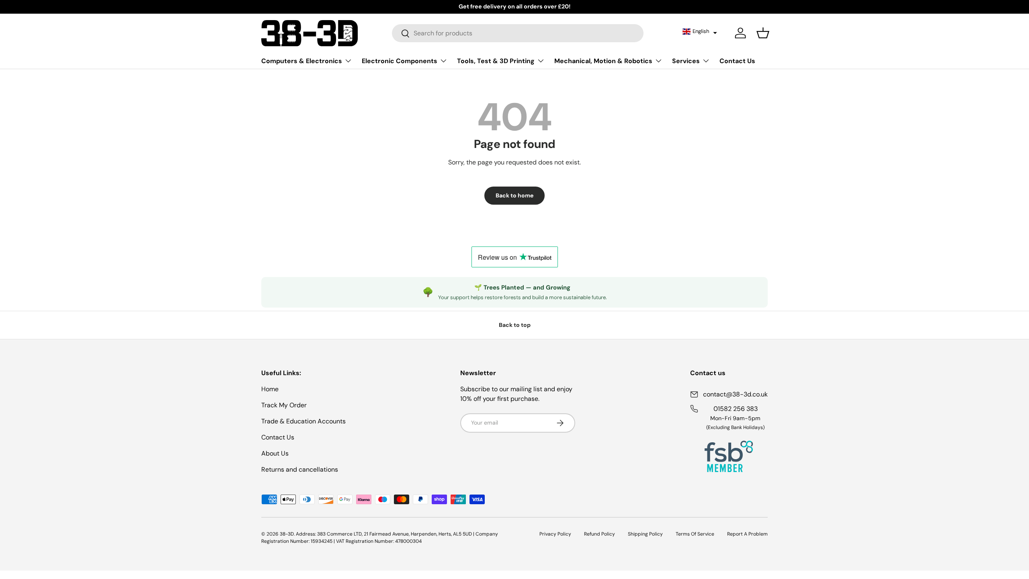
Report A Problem (747, 534)
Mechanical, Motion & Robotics (603, 61)
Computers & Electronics (301, 61)
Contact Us (737, 61)
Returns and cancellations (299, 469)
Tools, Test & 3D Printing (496, 61)
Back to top (515, 325)
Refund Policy (599, 534)
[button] (700, 31)
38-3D (287, 534)
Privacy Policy (555, 534)
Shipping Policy (645, 534)
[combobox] (518, 33)
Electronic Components (399, 61)
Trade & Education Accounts (303, 421)
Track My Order (284, 405)
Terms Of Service (695, 534)
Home (270, 389)
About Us (275, 453)
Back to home (514, 195)
